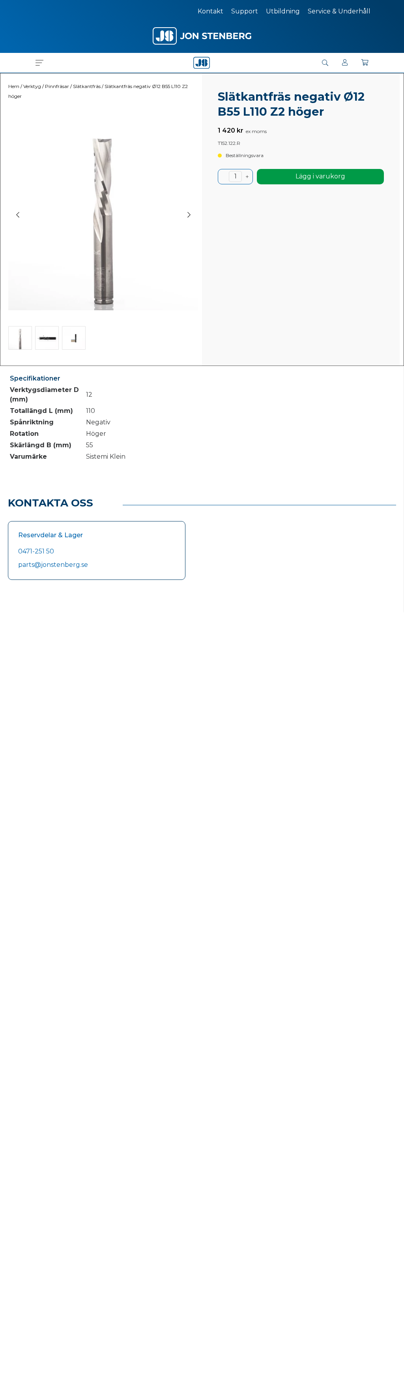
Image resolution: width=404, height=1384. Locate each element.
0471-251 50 (36, 551)
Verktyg (32, 86)
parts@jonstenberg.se (53, 564)
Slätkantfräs (87, 86)
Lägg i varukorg (320, 176)
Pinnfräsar (57, 86)
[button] (39, 63)
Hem (13, 86)
